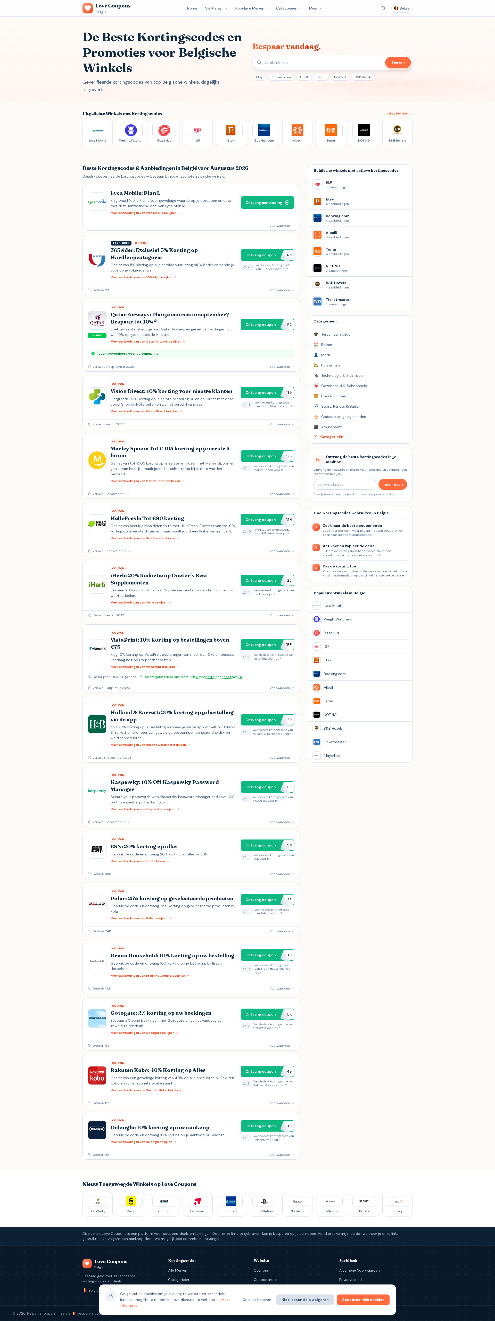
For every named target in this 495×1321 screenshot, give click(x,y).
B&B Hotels (363, 77)
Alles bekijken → (400, 113)
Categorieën (286, 8)
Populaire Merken (249, 8)
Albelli (304, 77)
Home (192, 8)
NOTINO (340, 77)
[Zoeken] (383, 8)
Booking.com (281, 77)
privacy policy (384, 494)
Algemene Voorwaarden (359, 1270)
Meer (313, 8)
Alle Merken (214, 8)
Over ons (261, 1270)
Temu (321, 77)
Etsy (259, 77)
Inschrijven (393, 484)
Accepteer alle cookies (363, 1299)
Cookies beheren (257, 1299)
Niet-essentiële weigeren (305, 1299)
